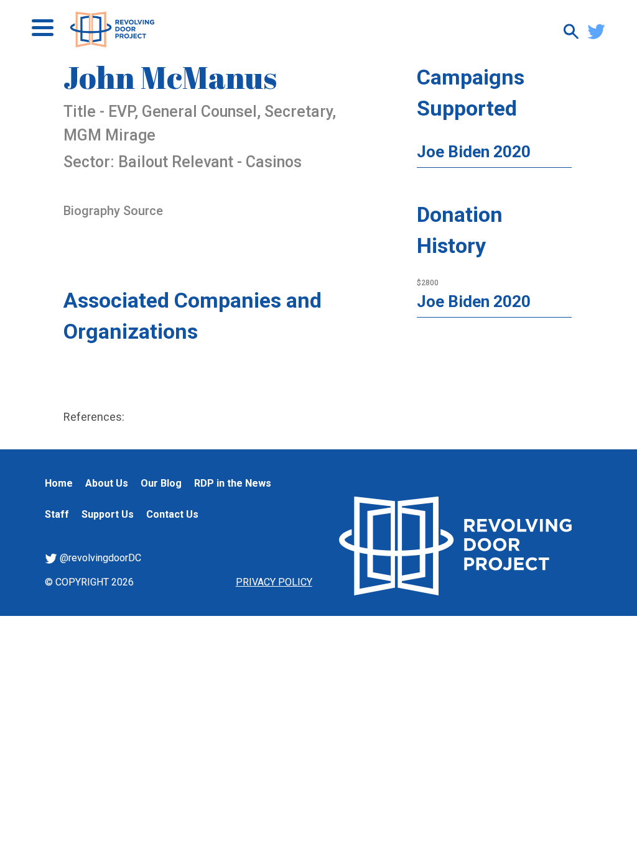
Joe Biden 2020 (474, 151)
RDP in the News (232, 483)
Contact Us (172, 514)
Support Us (107, 514)
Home (59, 483)
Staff (57, 514)
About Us (106, 483)
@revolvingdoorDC (99, 558)
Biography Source (113, 210)
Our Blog (161, 483)
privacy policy (274, 582)
